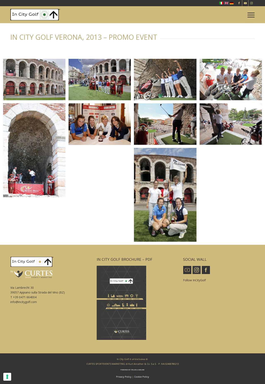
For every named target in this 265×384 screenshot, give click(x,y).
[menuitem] (250, 14)
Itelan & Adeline (138, 370)
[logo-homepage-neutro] (35, 14)
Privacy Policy (123, 376)
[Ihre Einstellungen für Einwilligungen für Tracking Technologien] (7, 377)
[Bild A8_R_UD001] (101, 125)
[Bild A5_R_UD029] (166, 125)
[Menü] (250, 14)
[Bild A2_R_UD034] (101, 81)
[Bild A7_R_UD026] (36, 151)
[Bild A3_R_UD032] (166, 81)
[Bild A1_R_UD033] (36, 81)
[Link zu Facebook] (239, 3)
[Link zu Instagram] (251, 3)
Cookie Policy (141, 376)
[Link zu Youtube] (245, 3)
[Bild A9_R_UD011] (166, 196)
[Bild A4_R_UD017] (232, 81)
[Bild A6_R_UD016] (232, 125)
